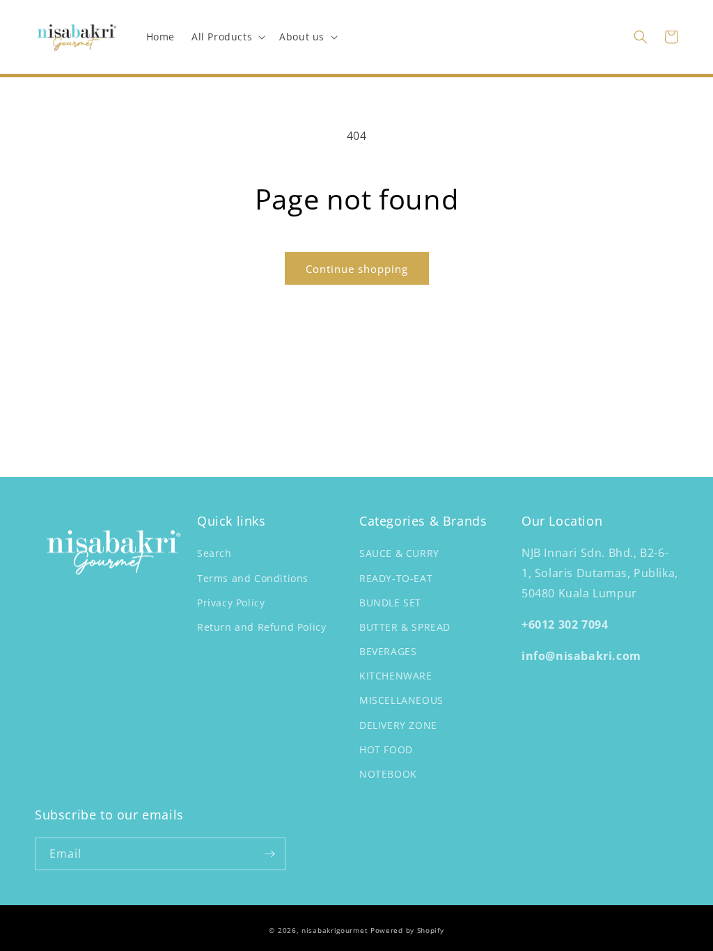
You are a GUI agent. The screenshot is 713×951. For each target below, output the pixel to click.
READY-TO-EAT (395, 578)
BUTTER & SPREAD (404, 627)
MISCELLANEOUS (401, 700)
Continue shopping (357, 269)
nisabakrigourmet (334, 930)
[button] (227, 37)
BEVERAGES (387, 651)
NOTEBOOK (388, 773)
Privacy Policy (231, 602)
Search (214, 553)
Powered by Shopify (407, 930)
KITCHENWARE (395, 675)
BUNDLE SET (390, 602)
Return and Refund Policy (261, 627)
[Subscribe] (269, 854)
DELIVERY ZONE (398, 725)
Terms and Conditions (252, 578)
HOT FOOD (386, 749)
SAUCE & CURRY (399, 553)
